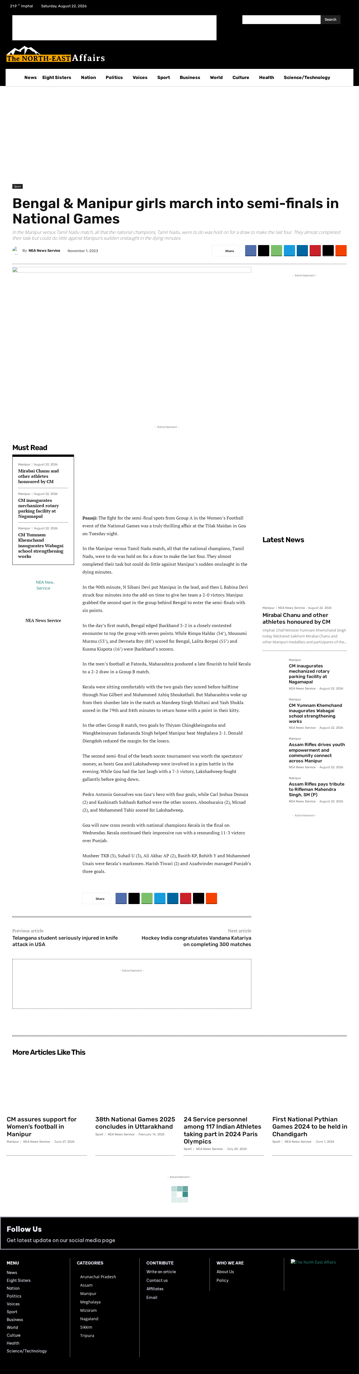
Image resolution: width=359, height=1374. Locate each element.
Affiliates (155, 1288)
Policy (223, 1280)
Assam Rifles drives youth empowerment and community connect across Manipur (317, 752)
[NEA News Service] (17, 250)
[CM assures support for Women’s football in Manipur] (47, 1085)
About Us (225, 1271)
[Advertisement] (114, 27)
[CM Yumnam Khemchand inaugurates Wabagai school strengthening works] (273, 709)
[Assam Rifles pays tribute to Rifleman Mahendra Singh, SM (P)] (273, 787)
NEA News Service (44, 250)
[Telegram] (289, 250)
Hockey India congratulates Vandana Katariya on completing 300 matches (196, 941)
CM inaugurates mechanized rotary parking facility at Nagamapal (38, 508)
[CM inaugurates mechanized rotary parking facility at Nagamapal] (273, 669)
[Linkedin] (302, 250)
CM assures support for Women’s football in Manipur (42, 1126)
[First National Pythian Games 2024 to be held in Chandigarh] (312, 1085)
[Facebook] (317, 8)
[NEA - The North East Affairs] (321, 1274)
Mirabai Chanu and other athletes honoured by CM (38, 476)
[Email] (328, 250)
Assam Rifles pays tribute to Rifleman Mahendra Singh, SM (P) (316, 789)
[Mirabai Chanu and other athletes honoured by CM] (305, 574)
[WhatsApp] (276, 250)
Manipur (24, 464)
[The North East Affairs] (176, 54)
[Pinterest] (315, 250)
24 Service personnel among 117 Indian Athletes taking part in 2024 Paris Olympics (222, 1130)
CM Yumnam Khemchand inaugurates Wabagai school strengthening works (40, 545)
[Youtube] (346, 8)
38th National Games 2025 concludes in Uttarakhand (135, 1122)
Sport (17, 186)
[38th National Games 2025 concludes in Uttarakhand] (135, 1085)
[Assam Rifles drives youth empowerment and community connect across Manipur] (273, 748)
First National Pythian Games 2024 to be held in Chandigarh (310, 1126)
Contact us (157, 1280)
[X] (331, 8)
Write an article (161, 1271)
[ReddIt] (341, 250)
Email (151, 1297)
